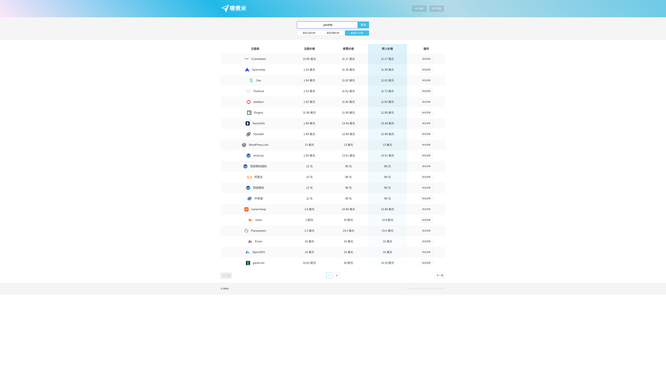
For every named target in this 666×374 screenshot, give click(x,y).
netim (258, 220)
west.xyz (258, 155)
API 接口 (419, 8)
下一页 (439, 275)
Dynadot (258, 134)
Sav (258, 80)
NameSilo (259, 123)
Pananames (258, 230)
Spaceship (258, 69)
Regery (258, 112)
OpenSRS (258, 252)
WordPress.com (258, 144)
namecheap (258, 209)
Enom (258, 241)
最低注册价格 (309, 33)
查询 (363, 24)
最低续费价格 (333, 33)
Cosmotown (258, 58)
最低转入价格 (357, 33)
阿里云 (258, 177)
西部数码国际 (258, 166)
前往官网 (426, 59)
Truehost (258, 91)
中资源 (258, 198)
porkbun (259, 101)
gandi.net (258, 262)
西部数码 (258, 187)
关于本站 (436, 8)
